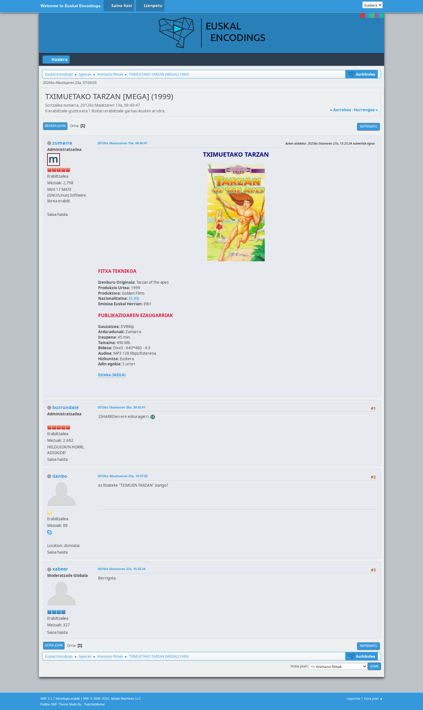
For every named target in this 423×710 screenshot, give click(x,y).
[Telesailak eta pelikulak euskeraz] (49, 207)
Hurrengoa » (366, 109)
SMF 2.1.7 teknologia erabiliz (60, 698)
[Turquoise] (381, 15)
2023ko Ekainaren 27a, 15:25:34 (121, 569)
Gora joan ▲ (373, 698)
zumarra (62, 143)
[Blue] (367, 15)
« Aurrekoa (340, 109)
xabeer (60, 569)
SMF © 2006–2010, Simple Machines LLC (112, 698)
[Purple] (376, 15)
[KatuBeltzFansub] (49, 538)
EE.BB (134, 298)
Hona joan (299, 666)
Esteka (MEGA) (112, 374)
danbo (59, 476)
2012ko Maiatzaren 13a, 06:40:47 (122, 143)
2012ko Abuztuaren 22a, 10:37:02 (123, 476)
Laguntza (353, 698)
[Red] (363, 15)
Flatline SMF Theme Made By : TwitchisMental (72, 704)
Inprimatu (368, 126)
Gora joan (54, 645)
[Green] (372, 15)
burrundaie (65, 407)
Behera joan (55, 126)
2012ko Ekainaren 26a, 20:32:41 (121, 407)
